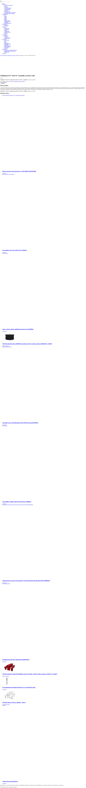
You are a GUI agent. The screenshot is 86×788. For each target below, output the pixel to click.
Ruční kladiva (6, 47)
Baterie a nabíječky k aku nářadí (9, 13)
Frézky (5, 18)
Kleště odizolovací (7, 45)
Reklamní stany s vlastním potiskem (10, 51)
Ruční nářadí (4, 39)
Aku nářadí (4, 4)
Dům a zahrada (9, 55)
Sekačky (5, 27)
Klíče (5, 41)
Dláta (5, 42)
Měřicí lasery (6, 25)
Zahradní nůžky (6, 28)
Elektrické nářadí (5, 14)
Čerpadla (5, 30)
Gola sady (6, 48)
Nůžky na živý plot (7, 32)
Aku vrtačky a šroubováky (8, 5)
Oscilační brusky (7, 20)
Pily (5, 15)
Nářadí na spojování (7, 21)
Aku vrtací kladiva (7, 11)
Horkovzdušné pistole (7, 23)
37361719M (5, 55)
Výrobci (3, 53)
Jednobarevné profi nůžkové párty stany (10, 50)
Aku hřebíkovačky (7, 9)
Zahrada (3, 26)
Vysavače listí (6, 29)
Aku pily (5, 6)
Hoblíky (5, 19)
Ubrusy (5, 52)
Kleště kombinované (7, 43)
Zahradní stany (4, 49)
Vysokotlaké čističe (7, 37)
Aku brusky (6, 7)
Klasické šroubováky (7, 46)
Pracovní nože (6, 40)
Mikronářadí (6, 22)
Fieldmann (5, 82)
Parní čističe (6, 35)
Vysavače (5, 36)
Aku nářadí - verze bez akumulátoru (10, 12)
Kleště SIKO (6, 44)
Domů (3, 3)
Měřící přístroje (4, 24)
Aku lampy (6, 10)
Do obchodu (2, 83)
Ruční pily (6, 33)
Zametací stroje (6, 38)
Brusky (5, 16)
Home (1, 55)
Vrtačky (5, 17)
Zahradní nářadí (6, 31)
